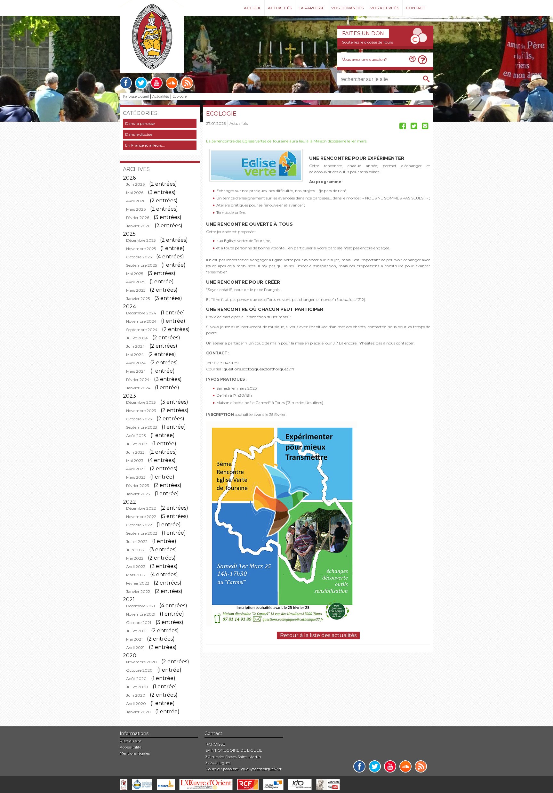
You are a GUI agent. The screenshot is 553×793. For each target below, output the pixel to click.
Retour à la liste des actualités (318, 635)
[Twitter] (141, 83)
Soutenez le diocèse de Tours (367, 42)
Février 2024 (137, 379)
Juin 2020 (135, 695)
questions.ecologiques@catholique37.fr (259, 369)
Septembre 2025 (141, 265)
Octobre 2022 (139, 524)
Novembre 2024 (141, 321)
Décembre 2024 (141, 313)
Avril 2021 (135, 647)
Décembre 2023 (141, 402)
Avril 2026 (135, 200)
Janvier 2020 (138, 711)
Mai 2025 (134, 273)
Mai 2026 (134, 192)
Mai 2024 (135, 354)
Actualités (280, 7)
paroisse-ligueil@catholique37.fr (252, 768)
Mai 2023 (134, 460)
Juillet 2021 (136, 630)
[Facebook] (126, 83)
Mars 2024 (136, 371)
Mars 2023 (136, 477)
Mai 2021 (134, 639)
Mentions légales (135, 753)
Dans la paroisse (140, 123)
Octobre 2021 (138, 622)
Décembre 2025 (141, 240)
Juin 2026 (135, 184)
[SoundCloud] (172, 83)
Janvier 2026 (138, 225)
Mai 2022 (134, 558)
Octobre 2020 (139, 670)
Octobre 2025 (139, 257)
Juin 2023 (135, 452)
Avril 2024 (136, 362)
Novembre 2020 (141, 661)
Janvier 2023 (138, 493)
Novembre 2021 (140, 614)
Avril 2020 (136, 703)
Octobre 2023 (139, 419)
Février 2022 (137, 583)
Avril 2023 (135, 468)
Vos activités (384, 7)
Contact (415, 7)
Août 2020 (136, 678)
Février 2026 (137, 217)
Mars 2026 (136, 209)
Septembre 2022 (141, 533)
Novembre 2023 (141, 410)
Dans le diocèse (138, 134)
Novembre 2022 (141, 516)
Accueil (252, 7)
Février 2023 (137, 485)
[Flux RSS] (187, 83)
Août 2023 (136, 435)
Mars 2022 (136, 574)
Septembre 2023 (141, 427)
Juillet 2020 (137, 686)
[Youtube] (156, 83)
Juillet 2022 (137, 541)
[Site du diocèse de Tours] (123, 784)
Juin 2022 (135, 549)
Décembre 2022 (141, 508)
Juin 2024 (135, 346)
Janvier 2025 (138, 298)
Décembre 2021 (140, 605)
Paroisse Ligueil (136, 96)
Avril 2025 (135, 281)
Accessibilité (130, 747)
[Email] (425, 127)
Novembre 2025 (141, 248)
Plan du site (130, 741)
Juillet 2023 (137, 443)
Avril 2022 (135, 566)
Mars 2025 (135, 290)
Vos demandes (347, 7)
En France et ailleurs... (145, 145)
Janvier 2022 (138, 591)
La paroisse (312, 7)
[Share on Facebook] (402, 127)
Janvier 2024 (138, 387)
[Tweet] (414, 127)
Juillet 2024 (137, 338)
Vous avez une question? (364, 59)
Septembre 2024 (141, 329)
